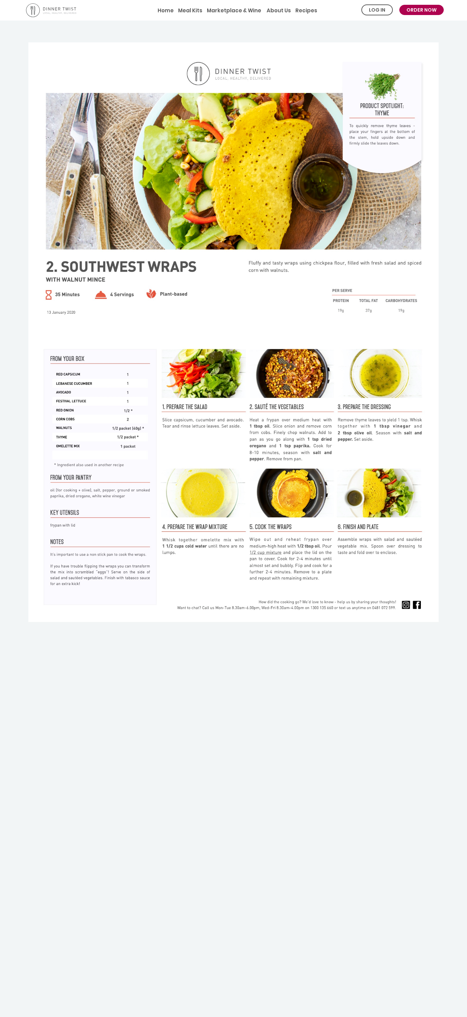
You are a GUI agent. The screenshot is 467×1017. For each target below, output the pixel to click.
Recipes (306, 10)
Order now (421, 9)
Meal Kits (190, 10)
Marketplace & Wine (234, 10)
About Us (278, 10)
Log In (377, 9)
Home (166, 10)
